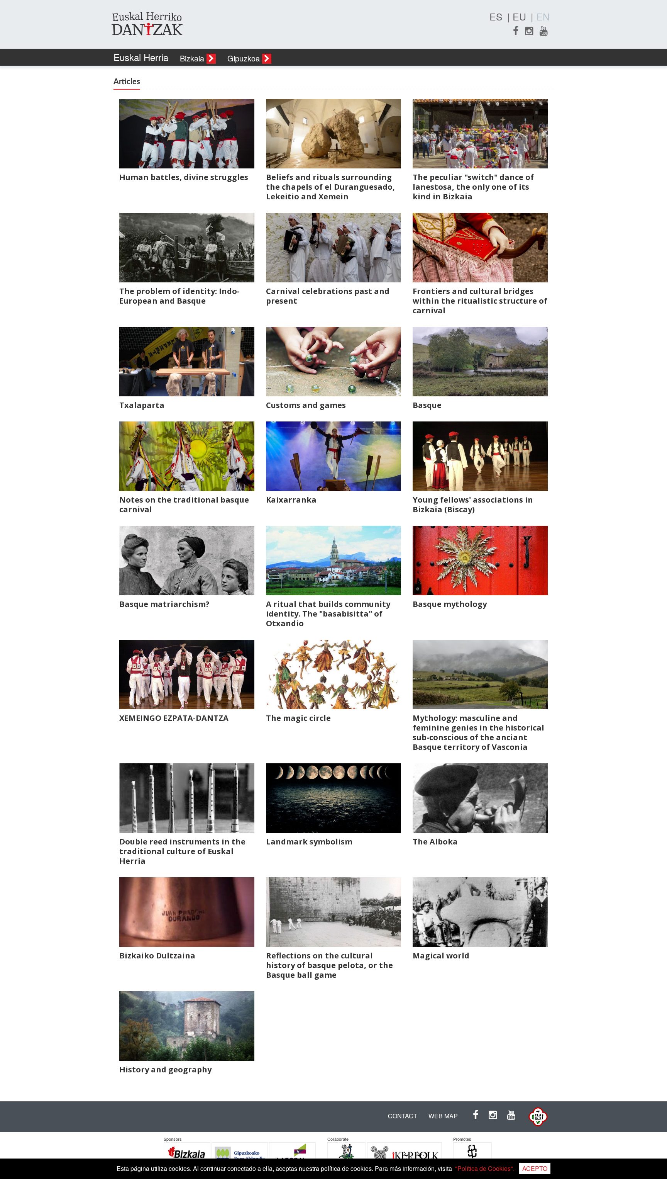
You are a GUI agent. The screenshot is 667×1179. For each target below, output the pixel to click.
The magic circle (298, 718)
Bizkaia (193, 58)
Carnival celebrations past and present (327, 296)
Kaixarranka (291, 499)
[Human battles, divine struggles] (186, 134)
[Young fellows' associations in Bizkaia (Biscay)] (480, 456)
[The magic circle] (333, 675)
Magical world (441, 955)
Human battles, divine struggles (183, 177)
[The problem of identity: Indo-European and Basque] (186, 248)
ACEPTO (534, 1168)
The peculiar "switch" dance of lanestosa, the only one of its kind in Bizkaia (473, 187)
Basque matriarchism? (164, 604)
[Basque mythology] (480, 561)
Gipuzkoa (244, 58)
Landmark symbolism (309, 841)
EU (519, 16)
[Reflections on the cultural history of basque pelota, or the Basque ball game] (333, 912)
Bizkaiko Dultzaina (157, 955)
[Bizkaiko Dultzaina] (186, 912)
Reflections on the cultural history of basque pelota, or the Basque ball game (329, 965)
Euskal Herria (140, 57)
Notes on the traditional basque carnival (184, 504)
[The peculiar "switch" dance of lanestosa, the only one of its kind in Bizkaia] (480, 134)
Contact (402, 1115)
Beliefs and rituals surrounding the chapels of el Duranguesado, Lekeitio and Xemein (330, 187)
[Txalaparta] (186, 362)
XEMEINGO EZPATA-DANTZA (174, 718)
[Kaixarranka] (333, 456)
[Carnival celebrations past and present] (333, 248)
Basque (427, 405)
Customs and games (306, 405)
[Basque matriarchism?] (186, 561)
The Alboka (435, 841)
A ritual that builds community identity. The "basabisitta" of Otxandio (328, 614)
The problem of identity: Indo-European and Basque (179, 296)
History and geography (165, 1069)
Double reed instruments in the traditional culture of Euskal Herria (182, 851)
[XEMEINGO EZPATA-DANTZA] (186, 675)
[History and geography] (186, 1026)
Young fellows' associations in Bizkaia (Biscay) (473, 504)
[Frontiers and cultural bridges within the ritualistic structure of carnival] (480, 248)
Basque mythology (450, 604)
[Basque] (480, 362)
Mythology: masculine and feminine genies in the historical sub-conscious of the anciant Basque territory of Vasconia (478, 732)
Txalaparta (141, 405)
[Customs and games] (333, 362)
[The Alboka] (480, 798)
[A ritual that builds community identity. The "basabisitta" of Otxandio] (333, 561)
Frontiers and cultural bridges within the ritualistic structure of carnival (480, 301)
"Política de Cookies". (485, 1168)
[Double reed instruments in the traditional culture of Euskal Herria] (186, 798)
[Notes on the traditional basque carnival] (186, 456)
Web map (443, 1115)
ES (496, 16)
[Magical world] (480, 912)
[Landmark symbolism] (333, 798)
